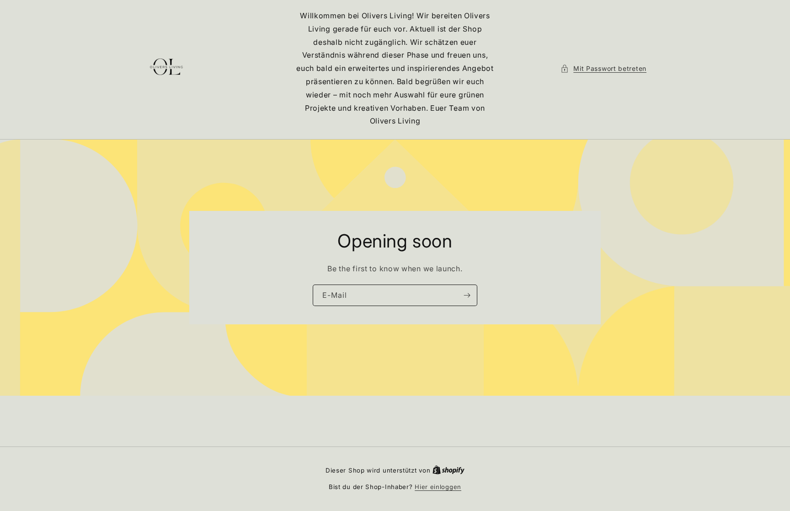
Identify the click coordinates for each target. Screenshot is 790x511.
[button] (603, 68)
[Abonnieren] (467, 295)
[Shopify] (448, 470)
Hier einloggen (438, 486)
